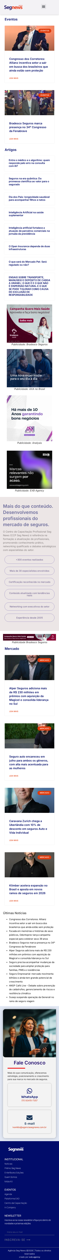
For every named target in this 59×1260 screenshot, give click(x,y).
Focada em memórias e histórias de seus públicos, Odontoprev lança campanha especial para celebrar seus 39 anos (31, 935)
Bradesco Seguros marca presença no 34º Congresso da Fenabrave (27, 127)
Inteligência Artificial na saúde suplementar (26, 214)
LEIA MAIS (13, 78)
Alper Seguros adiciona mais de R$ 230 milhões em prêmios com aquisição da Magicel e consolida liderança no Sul (28, 696)
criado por (29, 1257)
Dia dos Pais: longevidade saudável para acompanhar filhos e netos (29, 198)
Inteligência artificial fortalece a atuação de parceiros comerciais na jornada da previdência (29, 230)
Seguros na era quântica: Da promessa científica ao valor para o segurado (29, 181)
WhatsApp (29, 1097)
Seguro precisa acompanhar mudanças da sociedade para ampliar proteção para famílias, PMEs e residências (31, 966)
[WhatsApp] (29, 1091)
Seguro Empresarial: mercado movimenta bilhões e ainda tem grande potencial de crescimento (31, 977)
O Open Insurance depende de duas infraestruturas (29, 248)
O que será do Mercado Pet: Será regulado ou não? (28, 263)
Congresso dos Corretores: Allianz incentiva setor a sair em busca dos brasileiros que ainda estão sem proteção (31, 923)
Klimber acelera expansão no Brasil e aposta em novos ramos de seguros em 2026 (28, 889)
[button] (43, 6)
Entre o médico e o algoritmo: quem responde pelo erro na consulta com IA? (29, 163)
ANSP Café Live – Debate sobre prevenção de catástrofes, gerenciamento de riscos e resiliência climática (32, 989)
